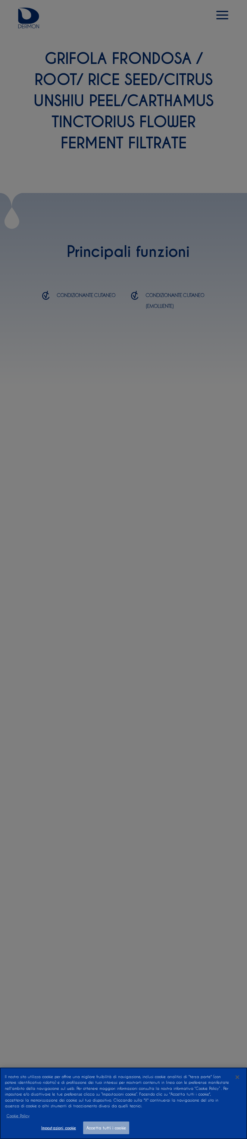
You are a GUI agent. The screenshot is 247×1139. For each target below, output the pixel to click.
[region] (123, 1103)
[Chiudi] (237, 1077)
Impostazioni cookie (58, 1127)
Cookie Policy (18, 1115)
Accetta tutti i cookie (106, 1127)
